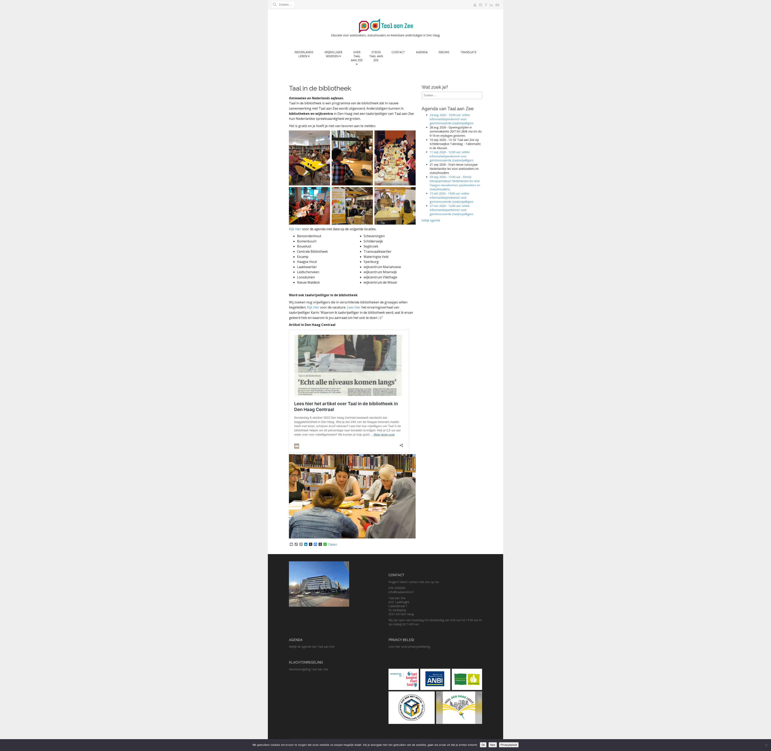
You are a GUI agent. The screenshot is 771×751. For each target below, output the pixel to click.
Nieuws (444, 52)
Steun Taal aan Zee (376, 56)
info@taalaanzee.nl (401, 592)
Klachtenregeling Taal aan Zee (308, 669)
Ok (483, 744)
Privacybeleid (509, 744)
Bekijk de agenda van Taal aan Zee (312, 646)
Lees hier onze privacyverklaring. (409, 646)
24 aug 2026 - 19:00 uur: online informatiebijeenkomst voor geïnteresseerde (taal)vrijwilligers (451, 119)
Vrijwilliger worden (333, 54)
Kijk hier (295, 229)
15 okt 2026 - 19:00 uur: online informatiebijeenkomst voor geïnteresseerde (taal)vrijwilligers (451, 197)
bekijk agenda (431, 220)
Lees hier (354, 307)
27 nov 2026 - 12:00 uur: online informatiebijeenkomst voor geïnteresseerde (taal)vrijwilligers (452, 210)
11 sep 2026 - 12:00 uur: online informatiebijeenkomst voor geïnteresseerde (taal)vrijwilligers (451, 156)
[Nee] (766, 745)
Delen (332, 544)
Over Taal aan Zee (357, 56)
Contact (398, 52)
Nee (492, 744)
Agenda (422, 52)
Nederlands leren (304, 54)
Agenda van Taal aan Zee (448, 108)
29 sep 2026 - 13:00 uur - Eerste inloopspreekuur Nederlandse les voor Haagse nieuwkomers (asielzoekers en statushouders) (455, 183)
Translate (468, 52)
